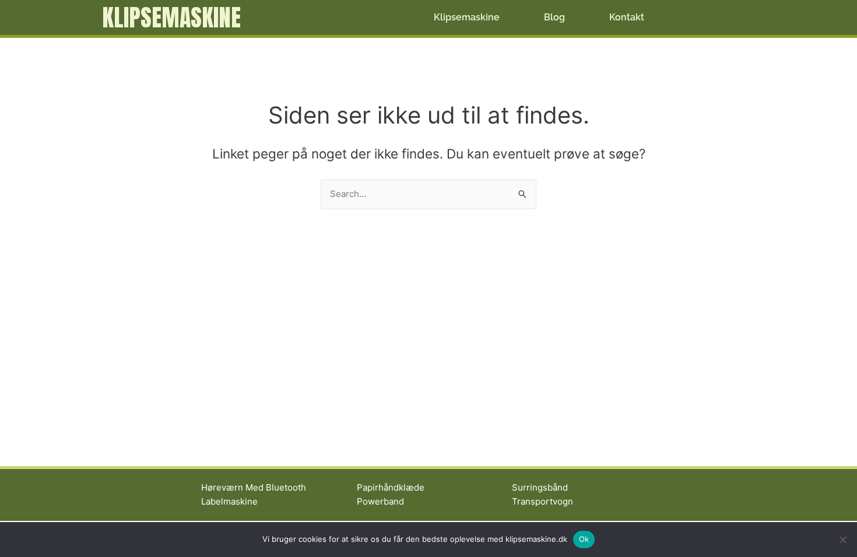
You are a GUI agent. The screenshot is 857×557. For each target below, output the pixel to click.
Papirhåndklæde (390, 487)
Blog (554, 17)
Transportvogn (542, 501)
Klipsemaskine (171, 17)
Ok (584, 539)
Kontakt (626, 17)
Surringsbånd (540, 487)
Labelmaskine (229, 501)
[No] (842, 539)
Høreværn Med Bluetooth (253, 487)
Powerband (380, 501)
